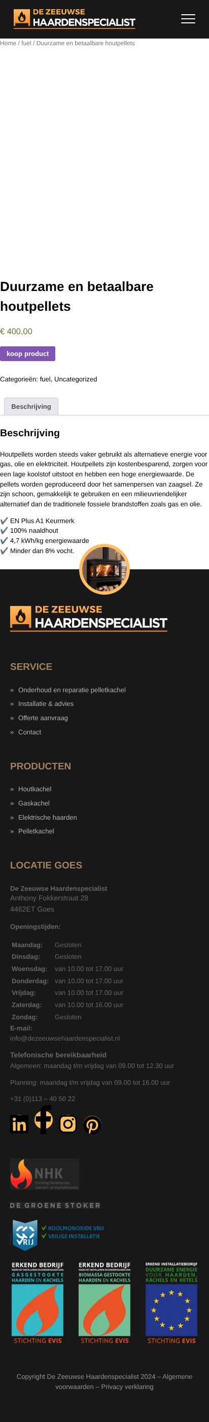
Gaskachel (34, 803)
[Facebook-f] (43, 1120)
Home (8, 43)
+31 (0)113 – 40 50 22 (42, 1099)
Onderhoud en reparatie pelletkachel (72, 690)
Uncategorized (75, 379)
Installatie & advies (46, 703)
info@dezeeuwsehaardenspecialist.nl (65, 1038)
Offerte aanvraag (43, 718)
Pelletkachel (36, 831)
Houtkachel (35, 789)
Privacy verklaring (127, 1387)
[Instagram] (68, 1124)
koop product (28, 354)
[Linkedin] (19, 1124)
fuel (26, 43)
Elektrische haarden (47, 817)
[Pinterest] (92, 1125)
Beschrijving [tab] (31, 406)
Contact (29, 732)
